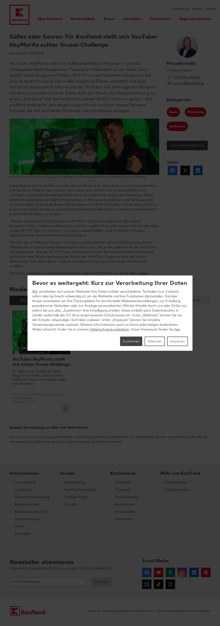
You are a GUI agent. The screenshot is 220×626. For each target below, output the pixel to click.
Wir (35, 291)
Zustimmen (131, 341)
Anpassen (177, 341)
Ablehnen (154, 341)
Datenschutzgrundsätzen (109, 329)
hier (177, 329)
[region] (110, 313)
